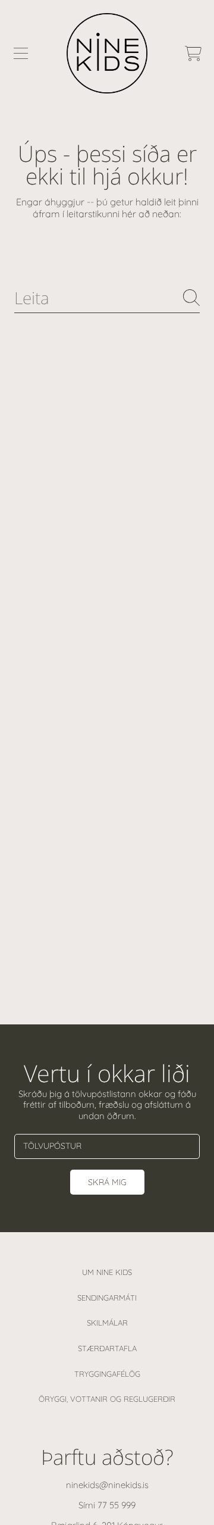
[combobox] (107, 298)
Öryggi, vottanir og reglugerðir (107, 1399)
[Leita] (191, 298)
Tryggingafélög (107, 1374)
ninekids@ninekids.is (107, 1484)
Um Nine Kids (107, 1272)
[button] (21, 53)
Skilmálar (107, 1322)
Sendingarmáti (107, 1297)
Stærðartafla (107, 1348)
